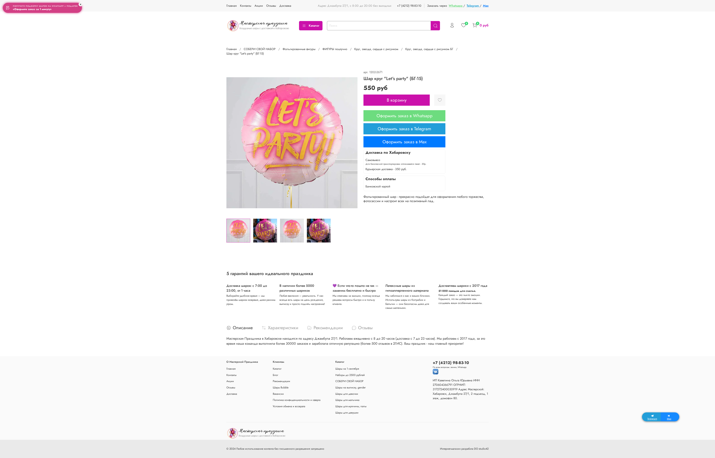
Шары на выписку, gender (350, 387)
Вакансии (278, 394)
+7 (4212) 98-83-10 (409, 6)
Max (486, 6)
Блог (275, 375)
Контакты (245, 6)
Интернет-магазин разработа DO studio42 (464, 449)
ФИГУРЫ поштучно (334, 49)
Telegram (473, 6)
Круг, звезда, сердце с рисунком (376, 49)
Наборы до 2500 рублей (350, 375)
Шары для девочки (346, 394)
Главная (231, 6)
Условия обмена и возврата (289, 406)
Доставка (285, 6)
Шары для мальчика (347, 400)
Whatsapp (456, 6)
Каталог (314, 25)
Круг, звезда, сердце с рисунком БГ (429, 49)
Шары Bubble (280, 387)
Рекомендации (281, 381)
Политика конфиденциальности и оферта (296, 400)
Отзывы (271, 6)
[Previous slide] (232, 142)
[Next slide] (351, 142)
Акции (259, 6)
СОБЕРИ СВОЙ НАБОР (260, 49)
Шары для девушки (346, 412)
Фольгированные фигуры (299, 49)
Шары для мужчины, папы (350, 406)
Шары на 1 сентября (347, 369)
